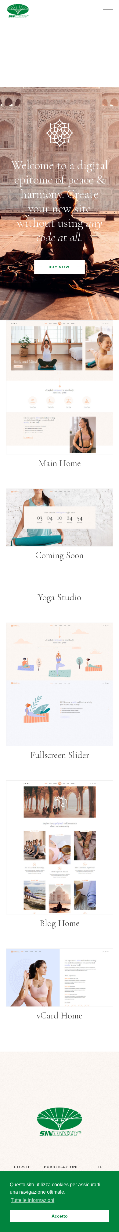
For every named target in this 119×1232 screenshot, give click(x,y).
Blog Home (60, 923)
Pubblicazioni (61, 1166)
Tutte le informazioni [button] (32, 1200)
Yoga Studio (59, 597)
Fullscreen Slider (59, 755)
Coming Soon (59, 555)
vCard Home (59, 1015)
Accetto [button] (60, 1216)
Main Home (59, 463)
